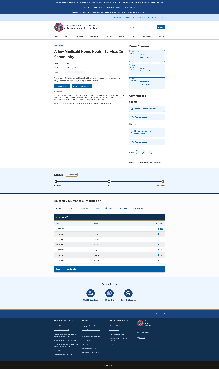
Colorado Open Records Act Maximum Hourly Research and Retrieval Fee (65, 335)
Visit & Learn (130, 17)
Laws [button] (67, 36)
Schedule (118, 17)
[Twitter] (144, 152)
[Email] (138, 152)
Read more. (160, 2)
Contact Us (142, 338)
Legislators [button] (79, 36)
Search (161, 27)
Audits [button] (133, 36)
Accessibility (57, 326)
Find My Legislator (144, 17)
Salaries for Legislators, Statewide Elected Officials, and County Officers (66, 345)
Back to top (159, 314)
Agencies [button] (161, 36)
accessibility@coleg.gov (156, 162)
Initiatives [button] (108, 36)
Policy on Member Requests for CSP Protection (120, 339)
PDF (161, 229)
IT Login (112, 344)
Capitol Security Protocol (61, 330)
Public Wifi (85, 344)
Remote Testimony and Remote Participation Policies (91, 331)
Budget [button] (121, 36)
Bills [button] (56, 36)
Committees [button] (94, 36)
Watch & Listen (158, 17)
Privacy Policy (86, 340)
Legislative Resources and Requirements (66, 340)
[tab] (58, 208)
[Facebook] (150, 152)
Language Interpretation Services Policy (93, 326)
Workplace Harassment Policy (90, 352)
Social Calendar (114, 330)
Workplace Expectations (89, 348)
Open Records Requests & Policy (91, 336)
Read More (133, 7)
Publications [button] (147, 36)
